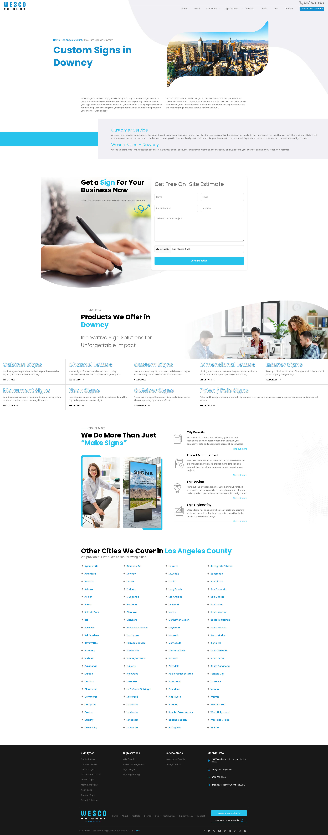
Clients (264, 8)
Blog (276, 8)
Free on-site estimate (312, 8)
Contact (289, 8)
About (197, 8)
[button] (212, 8)
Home (184, 8)
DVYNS (137, 830)
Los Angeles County (72, 40)
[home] (29, 6)
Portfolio (250, 8)
